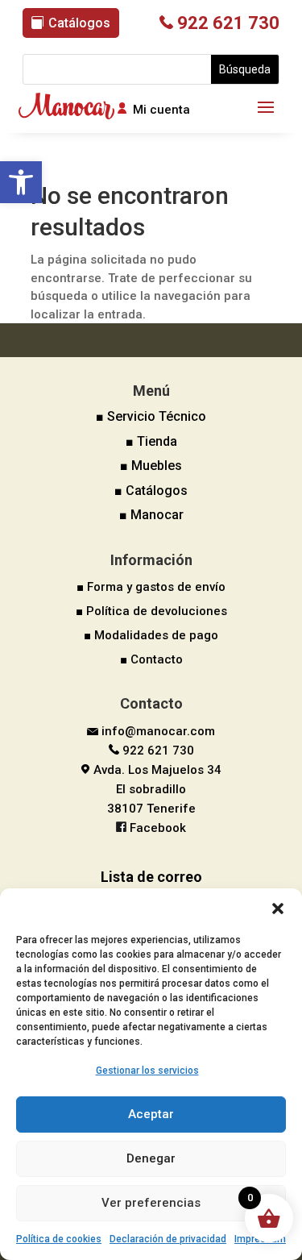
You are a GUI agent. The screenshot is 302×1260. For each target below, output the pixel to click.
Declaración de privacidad (168, 1239)
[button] (21, 182)
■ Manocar (151, 514)
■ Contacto (151, 659)
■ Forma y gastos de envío (151, 587)
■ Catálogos (151, 490)
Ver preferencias (151, 1203)
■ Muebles (151, 465)
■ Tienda (151, 441)
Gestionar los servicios (147, 1070)
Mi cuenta (161, 109)
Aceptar (151, 1114)
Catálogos (79, 23)
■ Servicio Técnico (151, 416)
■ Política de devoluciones (151, 611)
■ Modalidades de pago (151, 635)
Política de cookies (58, 1239)
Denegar (151, 1158)
